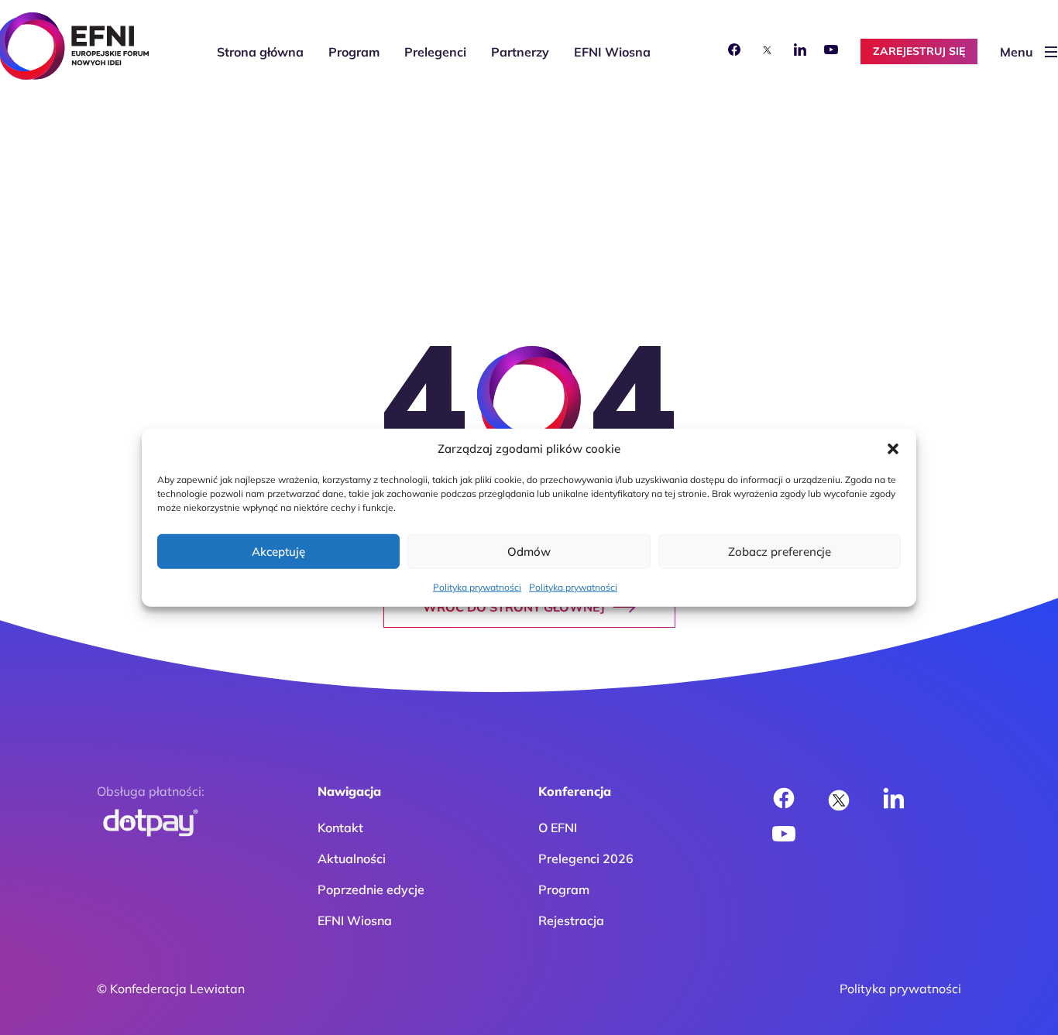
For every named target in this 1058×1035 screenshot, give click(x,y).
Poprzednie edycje (371, 889)
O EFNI (557, 827)
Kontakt (340, 827)
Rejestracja (571, 920)
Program (354, 52)
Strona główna (260, 52)
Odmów (529, 550)
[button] (893, 449)
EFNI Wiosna (612, 52)
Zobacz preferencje (779, 550)
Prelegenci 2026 (586, 858)
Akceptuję (278, 550)
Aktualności (352, 858)
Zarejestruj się (919, 51)
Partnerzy (520, 52)
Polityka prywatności (477, 587)
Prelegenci (435, 52)
